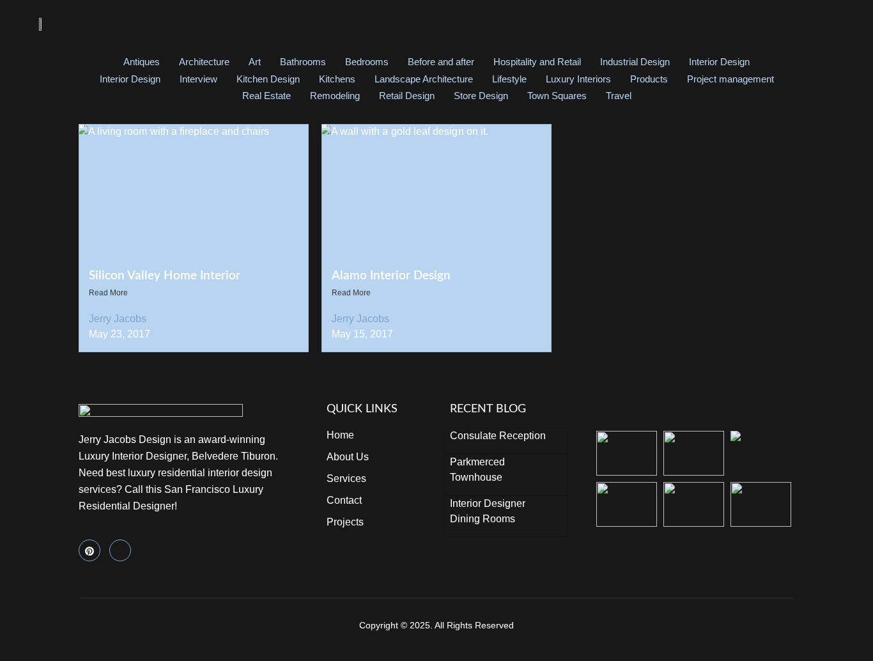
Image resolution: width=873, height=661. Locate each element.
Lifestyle (509, 79)
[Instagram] (120, 550)
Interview (198, 79)
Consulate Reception (498, 435)
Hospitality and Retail (537, 61)
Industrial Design (635, 61)
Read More (108, 292)
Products (649, 79)
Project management (730, 79)
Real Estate (266, 95)
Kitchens (337, 79)
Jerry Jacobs (117, 318)
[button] (823, 24)
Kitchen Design (268, 79)
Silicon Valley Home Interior (164, 276)
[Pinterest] (89, 550)
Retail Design (407, 95)
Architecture (204, 61)
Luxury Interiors (578, 79)
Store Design (481, 95)
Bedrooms (367, 61)
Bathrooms (303, 61)
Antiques (141, 61)
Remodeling (335, 95)
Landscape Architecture (424, 79)
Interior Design (719, 61)
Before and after (441, 61)
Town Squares (557, 95)
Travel (618, 95)
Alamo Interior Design (391, 276)
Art (255, 61)
